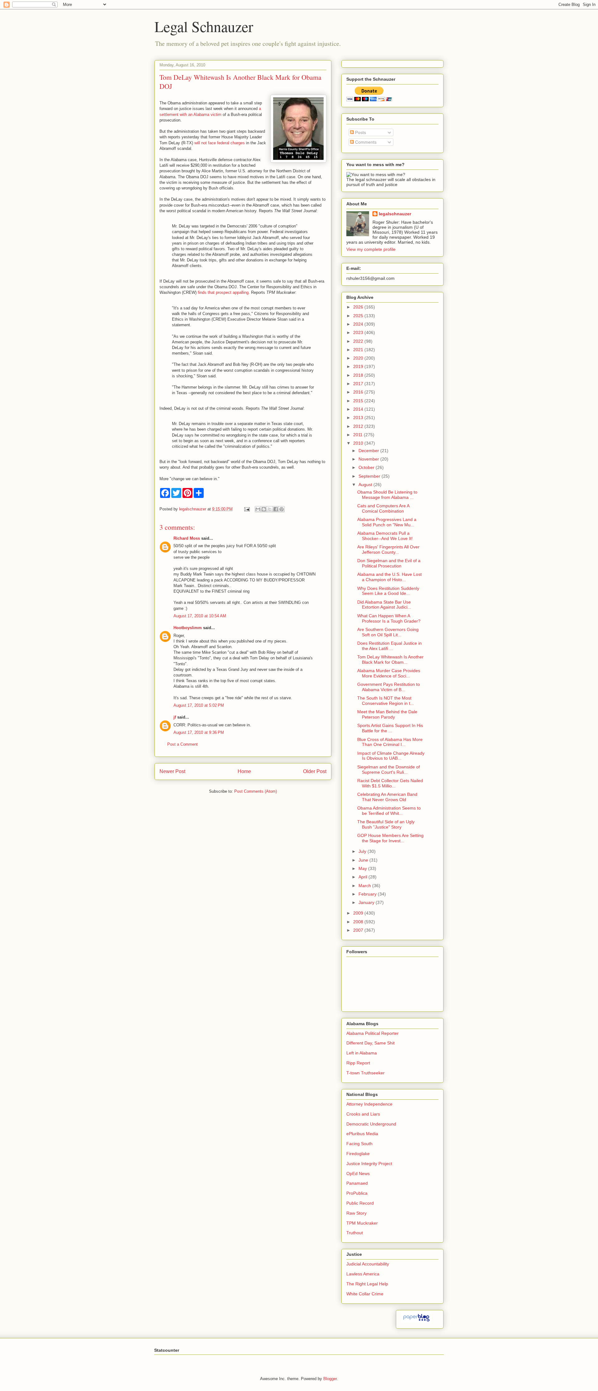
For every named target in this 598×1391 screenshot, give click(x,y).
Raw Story (356, 1213)
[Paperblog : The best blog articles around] (416, 1321)
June (363, 860)
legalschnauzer (395, 213)
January (367, 902)
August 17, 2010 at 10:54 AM (199, 616)
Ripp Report (358, 1062)
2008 (358, 921)
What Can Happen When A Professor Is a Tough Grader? (388, 618)
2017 (358, 383)
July (363, 851)
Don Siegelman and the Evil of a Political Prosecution (388, 563)
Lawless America (362, 1273)
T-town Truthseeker (365, 1072)
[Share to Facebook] (276, 509)
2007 (358, 930)
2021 (358, 349)
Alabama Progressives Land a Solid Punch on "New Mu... (386, 522)
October (367, 467)
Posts (360, 132)
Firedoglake (358, 1153)
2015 (358, 400)
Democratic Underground (371, 1123)
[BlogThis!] (264, 509)
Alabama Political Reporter (372, 1033)
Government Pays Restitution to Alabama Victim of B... (388, 687)
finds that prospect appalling (223, 292)
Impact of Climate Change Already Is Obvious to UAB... (391, 756)
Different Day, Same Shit (370, 1042)
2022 (358, 341)
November (369, 458)
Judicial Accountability (367, 1263)
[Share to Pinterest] (281, 509)
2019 (358, 366)
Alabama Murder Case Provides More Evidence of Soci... (388, 673)
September (370, 476)
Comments (365, 142)
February (368, 893)
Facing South (359, 1143)
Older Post (314, 771)
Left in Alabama (361, 1052)
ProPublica (357, 1193)
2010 (358, 443)
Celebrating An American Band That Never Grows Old (387, 797)
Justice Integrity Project (369, 1163)
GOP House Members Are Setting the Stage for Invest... (390, 838)
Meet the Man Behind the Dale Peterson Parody (387, 714)
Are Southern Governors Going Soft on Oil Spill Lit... (388, 632)
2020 (358, 358)
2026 (358, 306)
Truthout (354, 1232)
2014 (358, 409)
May (363, 868)
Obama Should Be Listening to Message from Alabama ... (387, 495)
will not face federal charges (219, 143)
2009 (358, 913)
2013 (358, 417)
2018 (358, 375)
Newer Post (172, 771)
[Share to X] (270, 509)
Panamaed (357, 1183)
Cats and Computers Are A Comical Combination (383, 508)
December (369, 450)
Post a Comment (182, 744)
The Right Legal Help (367, 1283)
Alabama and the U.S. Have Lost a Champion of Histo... (389, 577)
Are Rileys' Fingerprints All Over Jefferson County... (388, 549)
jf (174, 717)
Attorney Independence (369, 1104)
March (365, 885)
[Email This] (258, 509)
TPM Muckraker (362, 1223)
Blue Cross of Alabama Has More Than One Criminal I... (390, 742)
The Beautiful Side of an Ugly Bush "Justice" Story (386, 824)
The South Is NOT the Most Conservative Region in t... (385, 701)
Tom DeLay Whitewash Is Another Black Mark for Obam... (390, 659)
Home (244, 771)
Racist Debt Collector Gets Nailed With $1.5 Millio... (390, 783)
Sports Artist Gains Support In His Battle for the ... (390, 728)
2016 (358, 392)
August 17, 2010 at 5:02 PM (198, 705)
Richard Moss (186, 538)
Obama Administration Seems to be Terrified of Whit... (389, 810)
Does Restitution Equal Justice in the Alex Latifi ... (389, 646)
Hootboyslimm (187, 627)
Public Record (360, 1203)
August (365, 484)
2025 (358, 315)
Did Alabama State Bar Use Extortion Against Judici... (384, 605)
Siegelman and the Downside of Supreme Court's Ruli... (388, 769)
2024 (358, 324)
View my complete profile (371, 249)
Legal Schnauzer (203, 26)
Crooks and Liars (363, 1113)
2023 (358, 332)
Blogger (330, 1378)
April (363, 876)
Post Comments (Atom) (255, 791)
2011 (358, 434)
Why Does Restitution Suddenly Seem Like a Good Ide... (388, 591)
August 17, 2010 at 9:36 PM (198, 732)
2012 (358, 426)
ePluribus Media (362, 1133)
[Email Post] (246, 509)
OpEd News (358, 1173)
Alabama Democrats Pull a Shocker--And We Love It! (385, 536)
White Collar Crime (364, 1293)
